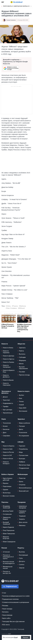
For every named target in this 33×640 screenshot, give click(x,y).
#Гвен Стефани (11, 308)
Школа (21, 363)
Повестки (22, 478)
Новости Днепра (8, 356)
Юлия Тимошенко (9, 533)
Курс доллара (7, 409)
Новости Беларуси (6, 462)
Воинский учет (24, 491)
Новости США (7, 449)
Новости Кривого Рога (8, 371)
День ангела (23, 522)
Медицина (22, 360)
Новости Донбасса (6, 376)
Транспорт (6, 400)
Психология (23, 432)
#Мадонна (22, 306)
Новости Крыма (8, 380)
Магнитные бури (24, 465)
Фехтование (23, 411)
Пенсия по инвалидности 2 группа (8, 556)
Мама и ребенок (24, 423)
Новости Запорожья (6, 366)
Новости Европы (8, 446)
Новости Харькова (6, 351)
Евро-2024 (22, 408)
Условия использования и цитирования (15, 602)
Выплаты (22, 354)
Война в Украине (7, 474)
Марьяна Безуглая (6, 537)
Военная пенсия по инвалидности (8, 562)
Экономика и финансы (6, 392)
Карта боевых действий (7, 479)
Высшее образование (23, 367)
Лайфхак (22, 462)
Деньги (5, 397)
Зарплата (22, 347)
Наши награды (7, 609)
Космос (5, 426)
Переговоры (7, 486)
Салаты (21, 564)
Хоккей (21, 405)
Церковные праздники (23, 507)
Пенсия (4, 548)
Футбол (21, 395)
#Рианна (15, 306)
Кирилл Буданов (8, 527)
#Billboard (21, 308)
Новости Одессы (8, 359)
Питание (22, 426)
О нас (4, 593)
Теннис (21, 401)
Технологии (7, 423)
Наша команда (7, 615)
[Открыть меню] (2, 2)
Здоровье (21, 419)
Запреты (22, 519)
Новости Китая (8, 458)
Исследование (24, 435)
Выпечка (22, 552)
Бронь (21, 481)
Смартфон (6, 435)
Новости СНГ (7, 455)
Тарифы (5, 406)
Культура (22, 458)
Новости (4, 344)
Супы (21, 558)
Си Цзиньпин (7, 514)
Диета (21, 429)
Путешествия (23, 455)
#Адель (8, 306)
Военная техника (8, 496)
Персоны (4, 502)
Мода (21, 452)
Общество (21, 344)
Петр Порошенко (8, 530)
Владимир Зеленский (6, 507)
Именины (22, 525)
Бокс (20, 398)
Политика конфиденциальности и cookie (16, 596)
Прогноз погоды (24, 375)
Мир (2, 442)
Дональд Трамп (8, 511)
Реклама (5, 605)
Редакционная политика (10, 599)
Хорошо (25, 637)
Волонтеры (7, 493)
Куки (15, 637)
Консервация (23, 555)
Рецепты (21, 548)
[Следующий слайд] (31, 6)
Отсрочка (22, 484)
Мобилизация (23, 474)
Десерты (22, 561)
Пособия (22, 372)
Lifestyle (20, 442)
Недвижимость (8, 403)
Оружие (5, 489)
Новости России (8, 452)
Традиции (22, 516)
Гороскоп (22, 446)
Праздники (22, 502)
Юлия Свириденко (9, 541)
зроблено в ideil (6, 634)
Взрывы (5, 483)
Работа (21, 351)
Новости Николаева (6, 384)
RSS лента (6, 624)
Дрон (4, 432)
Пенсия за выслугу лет (7, 572)
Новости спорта (23, 391)
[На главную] (16, 2)
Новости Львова (8, 362)
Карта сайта (6, 618)
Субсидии (22, 357)
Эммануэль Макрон (7, 518)
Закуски (21, 568)
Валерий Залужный (6, 523)
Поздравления (24, 468)
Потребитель (23, 449)
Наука (3, 419)
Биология (6, 429)
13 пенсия (6, 552)
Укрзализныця (7, 413)
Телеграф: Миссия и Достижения (13, 621)
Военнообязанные (25, 488)
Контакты (5, 612)
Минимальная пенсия (7, 567)
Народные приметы (22, 512)
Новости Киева (8, 347)
